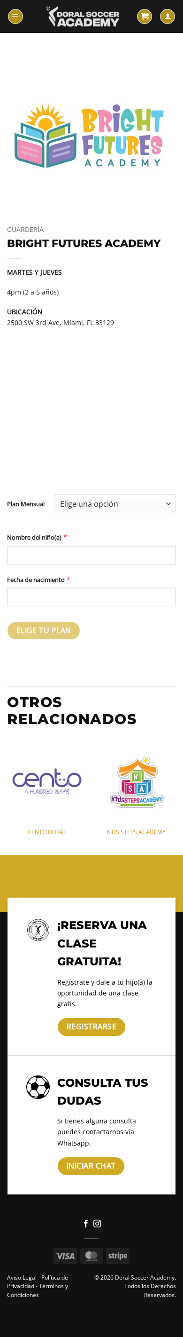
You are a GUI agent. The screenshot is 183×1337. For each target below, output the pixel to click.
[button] (15, 16)
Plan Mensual (26, 504)
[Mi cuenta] (167, 16)
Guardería (25, 229)
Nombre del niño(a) (34, 537)
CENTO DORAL (47, 832)
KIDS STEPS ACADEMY (136, 832)
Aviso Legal (22, 1277)
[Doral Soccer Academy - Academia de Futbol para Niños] (83, 16)
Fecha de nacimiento (36, 579)
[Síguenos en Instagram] (97, 1224)
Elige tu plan (43, 630)
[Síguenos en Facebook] (86, 1224)
